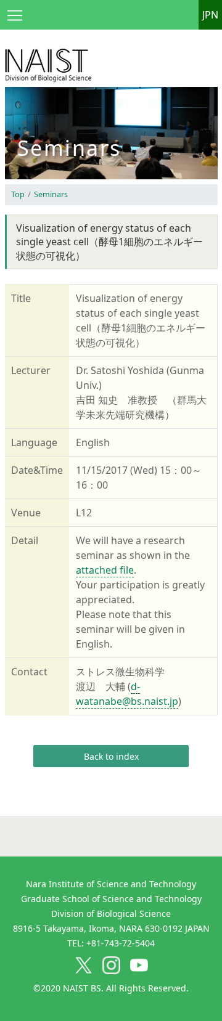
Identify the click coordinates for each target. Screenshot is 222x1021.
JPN (210, 15)
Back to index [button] (111, 756)
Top (18, 194)
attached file (105, 570)
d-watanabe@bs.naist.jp (127, 694)
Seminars (51, 194)
